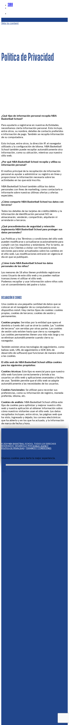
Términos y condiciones (41, 216)
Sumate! (13, 222)
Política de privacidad (14, 216)
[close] (4, 99)
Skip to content (10, 23)
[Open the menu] (3, 27)
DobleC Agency (40, 210)
